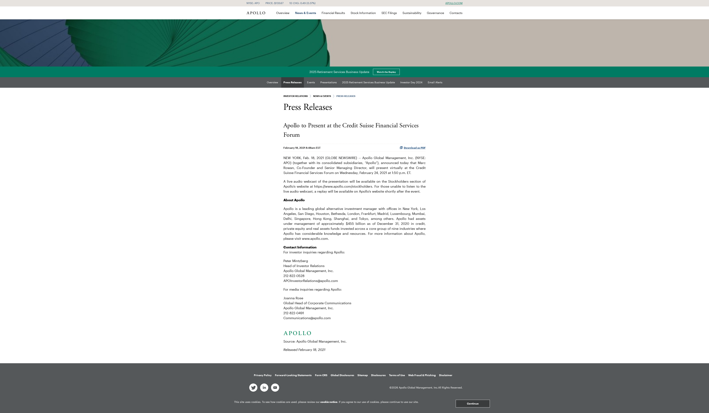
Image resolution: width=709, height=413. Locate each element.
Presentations (328, 82)
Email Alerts (435, 82)
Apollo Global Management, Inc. (418, 387)
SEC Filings (389, 13)
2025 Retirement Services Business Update (368, 82)
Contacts (456, 13)
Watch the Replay (386, 72)
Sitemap (362, 375)
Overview (283, 13)
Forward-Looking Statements (293, 375)
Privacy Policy (263, 375)
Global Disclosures (342, 375)
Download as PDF (415, 147)
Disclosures (378, 375)
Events (311, 82)
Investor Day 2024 (411, 82)
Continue (473, 403)
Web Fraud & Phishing (422, 375)
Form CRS (321, 375)
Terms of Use (397, 375)
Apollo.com (454, 3)
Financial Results (333, 13)
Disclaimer (445, 375)
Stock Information (363, 13)
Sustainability (412, 13)
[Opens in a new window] (253, 387)
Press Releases (292, 82)
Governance (435, 13)
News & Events (305, 13)
